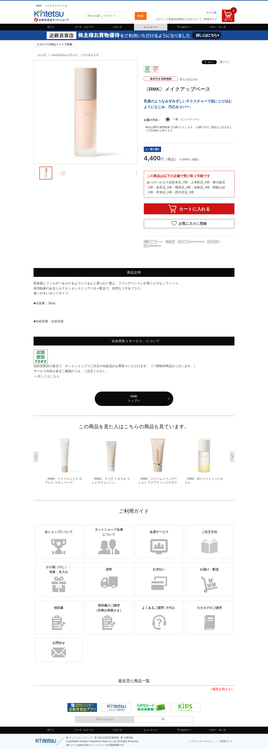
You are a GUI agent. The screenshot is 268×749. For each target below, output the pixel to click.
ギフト (50, 27)
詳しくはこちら (189, 78)
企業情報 (128, 737)
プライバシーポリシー (202, 741)
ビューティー (151, 27)
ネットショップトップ (81, 737)
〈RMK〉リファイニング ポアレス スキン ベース (63, 480)
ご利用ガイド (209, 19)
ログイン (161, 19)
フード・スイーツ (84, 27)
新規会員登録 (176, 19)
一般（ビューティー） (186, 119)
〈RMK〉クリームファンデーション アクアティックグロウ (157, 480)
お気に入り (192, 19)
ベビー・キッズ (217, 27)
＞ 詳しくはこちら (46, 376)
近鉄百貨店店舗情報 (108, 737)
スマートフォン (105, 719)
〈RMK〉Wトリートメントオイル (203, 480)
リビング (117, 27)
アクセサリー (184, 27)
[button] (36, 457)
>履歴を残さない (222, 689)
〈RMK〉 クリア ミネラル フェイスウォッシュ (110, 480)
